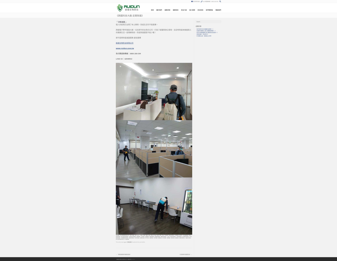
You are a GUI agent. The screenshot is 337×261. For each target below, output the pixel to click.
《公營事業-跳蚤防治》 (185, 254)
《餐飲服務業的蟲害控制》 (123, 254)
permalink (142, 242)
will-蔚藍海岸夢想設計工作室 (157, 259)
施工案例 (192, 10)
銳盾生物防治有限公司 (124, 43)
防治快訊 (200, 10)
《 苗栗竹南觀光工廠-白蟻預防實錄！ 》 (206, 31)
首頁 (152, 10)
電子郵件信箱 (196, 1)
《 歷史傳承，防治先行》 (202, 34)
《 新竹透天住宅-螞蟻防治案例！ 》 (205, 29)
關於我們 (159, 10)
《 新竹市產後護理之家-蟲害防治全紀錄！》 (207, 32)
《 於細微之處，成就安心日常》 (204, 36)
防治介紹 (184, 10)
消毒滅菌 (129, 242)
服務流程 (167, 10)
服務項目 (176, 10)
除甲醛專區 (209, 10)
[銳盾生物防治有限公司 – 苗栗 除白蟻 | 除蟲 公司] (128, 12)
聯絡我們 (218, 10)
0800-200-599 (214, 1)
